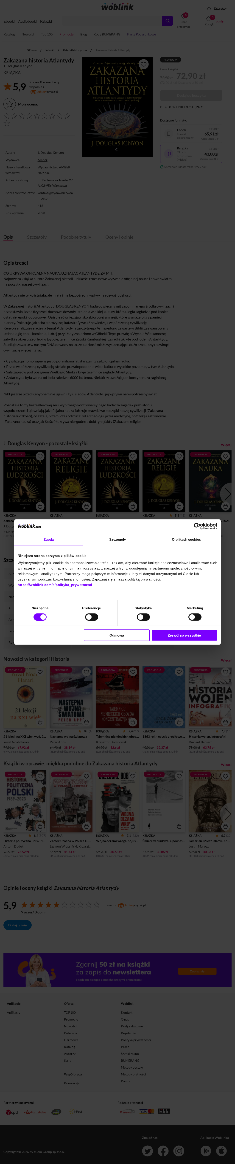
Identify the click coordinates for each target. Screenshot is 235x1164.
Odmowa (116, 635)
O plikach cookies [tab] (186, 539)
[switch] (91, 617)
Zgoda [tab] (49, 539)
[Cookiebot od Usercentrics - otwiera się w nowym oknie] (197, 526)
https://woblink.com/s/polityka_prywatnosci (55, 585)
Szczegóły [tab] (117, 539)
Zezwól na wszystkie (184, 635)
